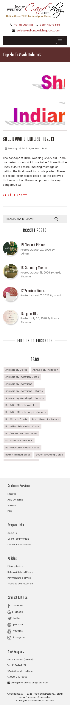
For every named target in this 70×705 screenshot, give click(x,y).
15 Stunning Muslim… (35, 268)
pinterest (18, 624)
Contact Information (19, 544)
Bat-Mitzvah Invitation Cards (22, 447)
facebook (17, 605)
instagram (19, 637)
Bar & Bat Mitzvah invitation (21, 405)
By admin (34, 148)
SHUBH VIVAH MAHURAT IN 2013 (28, 138)
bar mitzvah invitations (46, 419)
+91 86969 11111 (23, 25)
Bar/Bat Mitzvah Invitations (21, 433)
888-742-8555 (50, 25)
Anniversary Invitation (45, 369)
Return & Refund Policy (20, 572)
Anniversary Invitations (18, 384)
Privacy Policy (15, 566)
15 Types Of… (29, 313)
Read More (13, 195)
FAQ (9, 511)
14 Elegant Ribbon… (34, 245)
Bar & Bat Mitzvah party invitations (25, 412)
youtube (18, 630)
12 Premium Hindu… (33, 290)
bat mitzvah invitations (19, 440)
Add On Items (15, 499)
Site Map (12, 505)
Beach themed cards (18, 454)
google (19, 611)
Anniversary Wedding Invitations (24, 398)
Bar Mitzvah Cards (16, 419)
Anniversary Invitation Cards (22, 376)
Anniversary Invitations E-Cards (24, 391)
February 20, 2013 (17, 148)
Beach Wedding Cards (49, 454)
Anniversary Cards (16, 369)
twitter (16, 618)
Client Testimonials (18, 538)
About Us (12, 533)
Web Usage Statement (20, 583)
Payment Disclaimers (19, 577)
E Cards (11, 493)
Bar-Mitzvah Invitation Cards (22, 426)
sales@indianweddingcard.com (38, 30)
